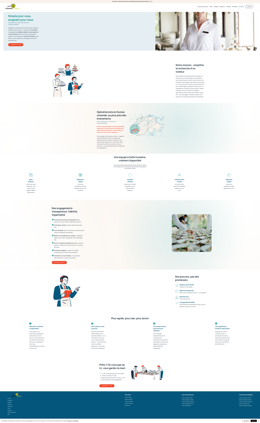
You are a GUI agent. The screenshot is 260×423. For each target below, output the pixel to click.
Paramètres (246, 421)
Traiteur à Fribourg (129, 403)
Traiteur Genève (128, 397)
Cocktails (10, 404)
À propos (10, 410)
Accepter (254, 421)
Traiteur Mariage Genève (187, 397)
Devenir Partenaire (12, 412)
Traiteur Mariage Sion (186, 405)
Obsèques (10, 406)
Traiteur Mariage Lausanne (188, 399)
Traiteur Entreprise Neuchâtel (245, 401)
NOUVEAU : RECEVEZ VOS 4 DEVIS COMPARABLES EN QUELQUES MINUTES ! (131, 1)
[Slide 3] (190, 248)
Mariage (9, 402)
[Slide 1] (191, 248)
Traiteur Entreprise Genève (245, 397)
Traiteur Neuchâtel (129, 401)
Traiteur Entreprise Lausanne (245, 405)
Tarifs (9, 408)
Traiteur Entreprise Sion (244, 403)
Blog (9, 414)
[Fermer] (258, 421)
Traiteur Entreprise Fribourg (245, 399)
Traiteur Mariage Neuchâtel (188, 401)
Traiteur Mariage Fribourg (187, 403)
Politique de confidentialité (72, 421)
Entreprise (10, 400)
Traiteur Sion (127, 405)
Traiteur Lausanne (129, 399)
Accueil (9, 398)
